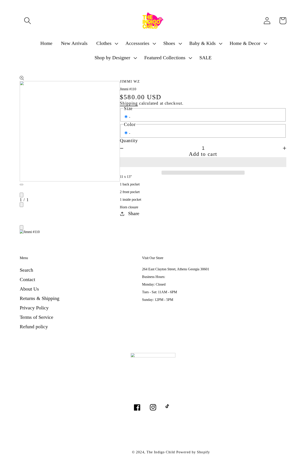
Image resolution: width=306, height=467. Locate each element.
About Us (29, 289)
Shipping (129, 103)
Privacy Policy (34, 308)
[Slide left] (21, 195)
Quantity (129, 140)
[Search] (27, 21)
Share (133, 213)
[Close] (21, 227)
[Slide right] (21, 204)
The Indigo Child (161, 452)
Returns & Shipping (39, 298)
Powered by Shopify (193, 452)
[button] (203, 162)
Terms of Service (36, 317)
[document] (153, 232)
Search (26, 270)
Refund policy (34, 326)
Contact (27, 279)
